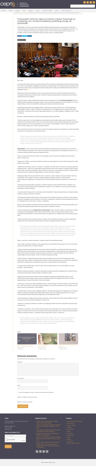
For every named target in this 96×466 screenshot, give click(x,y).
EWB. (28, 89)
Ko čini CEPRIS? (70, 429)
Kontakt (69, 431)
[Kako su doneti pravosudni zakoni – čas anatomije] (68, 338)
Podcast (69, 437)
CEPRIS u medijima (71, 425)
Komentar (20, 362)
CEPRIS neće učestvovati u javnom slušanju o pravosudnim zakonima (25, 345)
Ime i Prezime (20, 378)
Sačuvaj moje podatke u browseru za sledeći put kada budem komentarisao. (36, 392)
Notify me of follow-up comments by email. (27, 397)
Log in (53, 462)
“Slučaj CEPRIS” (70, 423)
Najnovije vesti (70, 435)
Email (19, 385)
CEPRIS (15, 4)
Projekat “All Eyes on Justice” (73, 443)
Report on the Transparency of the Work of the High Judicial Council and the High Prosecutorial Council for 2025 (48, 438)
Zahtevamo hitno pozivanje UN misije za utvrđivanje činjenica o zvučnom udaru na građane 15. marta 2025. (48, 426)
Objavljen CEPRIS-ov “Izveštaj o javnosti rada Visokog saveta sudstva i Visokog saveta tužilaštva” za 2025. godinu (48, 445)
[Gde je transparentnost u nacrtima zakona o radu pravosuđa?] (47, 338)
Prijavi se (8, 446)
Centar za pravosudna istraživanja (74, 421)
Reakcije (69, 439)
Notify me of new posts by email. (24, 402)
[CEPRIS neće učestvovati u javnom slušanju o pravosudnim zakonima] (27, 338)
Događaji (69, 427)
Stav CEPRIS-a (70, 441)
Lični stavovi (70, 433)
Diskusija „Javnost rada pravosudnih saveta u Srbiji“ (48, 442)
